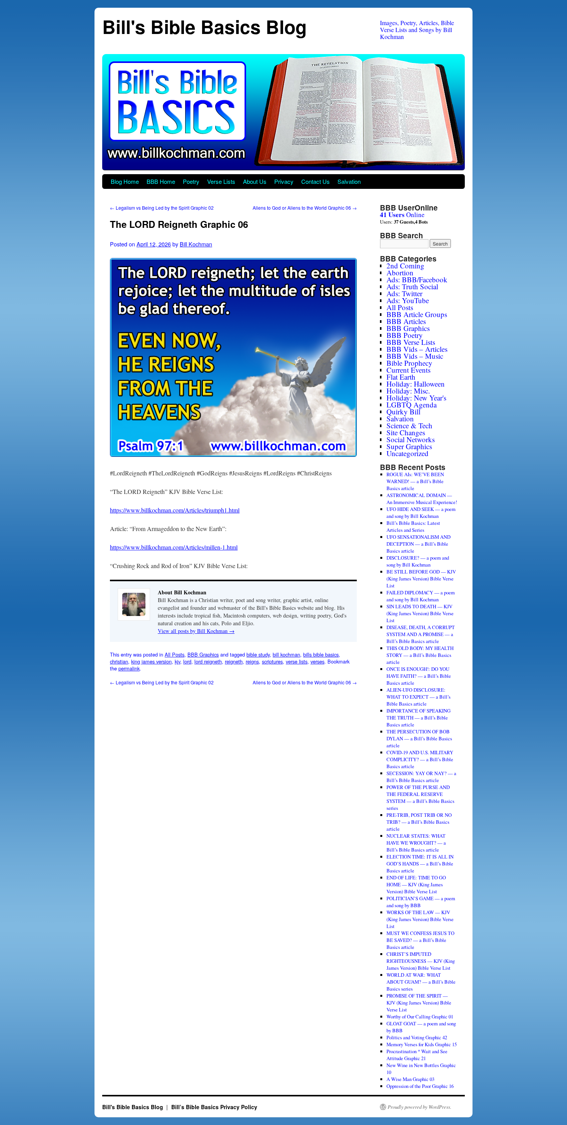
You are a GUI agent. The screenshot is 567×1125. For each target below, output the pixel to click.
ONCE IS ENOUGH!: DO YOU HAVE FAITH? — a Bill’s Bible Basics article (418, 675)
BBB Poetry (404, 335)
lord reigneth (208, 661)
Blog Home (125, 181)
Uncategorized (407, 453)
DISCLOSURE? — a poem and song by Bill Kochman (417, 561)
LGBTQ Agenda (411, 404)
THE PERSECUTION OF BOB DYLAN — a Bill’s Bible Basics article (419, 738)
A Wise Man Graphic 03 (410, 1079)
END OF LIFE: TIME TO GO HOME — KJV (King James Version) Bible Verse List (416, 884)
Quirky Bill (403, 411)
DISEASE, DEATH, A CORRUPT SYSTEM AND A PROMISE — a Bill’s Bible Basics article (420, 634)
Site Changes (405, 432)
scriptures (272, 661)
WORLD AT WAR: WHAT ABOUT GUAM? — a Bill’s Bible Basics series (421, 981)
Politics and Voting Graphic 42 (416, 1037)
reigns (252, 661)
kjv (177, 661)
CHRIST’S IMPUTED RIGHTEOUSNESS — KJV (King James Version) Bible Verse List (420, 960)
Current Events (408, 370)
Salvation (349, 181)
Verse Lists (221, 181)
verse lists (296, 661)
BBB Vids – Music (414, 356)
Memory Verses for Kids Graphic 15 (421, 1044)
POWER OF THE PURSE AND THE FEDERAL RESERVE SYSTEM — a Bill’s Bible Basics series (420, 797)
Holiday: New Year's (416, 397)
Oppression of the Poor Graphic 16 (420, 1086)
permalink (129, 668)
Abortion (399, 272)
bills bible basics (321, 654)
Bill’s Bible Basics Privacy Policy (214, 1107)
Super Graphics (409, 446)
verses (317, 661)
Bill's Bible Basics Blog (204, 26)
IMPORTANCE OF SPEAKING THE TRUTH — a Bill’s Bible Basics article (418, 717)
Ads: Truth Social (412, 286)
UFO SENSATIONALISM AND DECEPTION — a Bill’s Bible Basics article (418, 543)
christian (119, 661)
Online (402, 214)
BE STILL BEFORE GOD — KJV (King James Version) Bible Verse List (421, 578)
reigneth (234, 661)
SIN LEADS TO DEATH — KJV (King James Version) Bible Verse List (420, 613)
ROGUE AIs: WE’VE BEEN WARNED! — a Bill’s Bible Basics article (415, 481)
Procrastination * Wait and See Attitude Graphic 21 (416, 1055)
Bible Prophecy (409, 363)
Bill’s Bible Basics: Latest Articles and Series (413, 526)
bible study (258, 654)
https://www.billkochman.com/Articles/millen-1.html (174, 547)
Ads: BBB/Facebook (416, 279)
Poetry (191, 181)
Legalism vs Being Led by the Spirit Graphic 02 (162, 207)
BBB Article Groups (416, 314)
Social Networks (410, 439)
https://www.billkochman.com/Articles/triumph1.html (175, 510)
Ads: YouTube (407, 300)
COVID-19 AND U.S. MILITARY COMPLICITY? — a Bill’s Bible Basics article (419, 759)
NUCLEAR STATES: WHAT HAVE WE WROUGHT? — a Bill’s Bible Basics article (416, 842)
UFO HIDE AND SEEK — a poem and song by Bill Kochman (421, 512)
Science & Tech (409, 425)
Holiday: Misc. (408, 390)
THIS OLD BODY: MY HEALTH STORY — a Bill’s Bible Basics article (420, 655)
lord (187, 661)
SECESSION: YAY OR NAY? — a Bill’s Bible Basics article (421, 777)
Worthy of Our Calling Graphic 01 (419, 1016)
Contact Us (315, 181)
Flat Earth (400, 377)
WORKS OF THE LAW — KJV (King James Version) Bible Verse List (420, 919)
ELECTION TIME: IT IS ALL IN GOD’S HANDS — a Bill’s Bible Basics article (420, 863)
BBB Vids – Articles (416, 349)
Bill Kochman (196, 244)
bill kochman (286, 654)
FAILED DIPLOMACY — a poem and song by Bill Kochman (420, 596)
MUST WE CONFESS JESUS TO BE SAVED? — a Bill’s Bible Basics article (420, 940)
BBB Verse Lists (410, 342)
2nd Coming (405, 265)
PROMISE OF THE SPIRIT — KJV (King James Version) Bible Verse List (418, 1002)
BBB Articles (406, 321)
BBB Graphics (203, 654)
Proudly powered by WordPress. (419, 1107)
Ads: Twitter (404, 293)
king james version (151, 661)
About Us (255, 181)
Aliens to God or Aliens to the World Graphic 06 (305, 207)
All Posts (174, 654)
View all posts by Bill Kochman (196, 631)
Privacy (284, 181)
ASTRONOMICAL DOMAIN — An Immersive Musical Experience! (421, 499)
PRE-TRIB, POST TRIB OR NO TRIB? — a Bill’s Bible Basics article (419, 821)
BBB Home (161, 181)
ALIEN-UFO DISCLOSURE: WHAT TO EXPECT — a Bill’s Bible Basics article (418, 696)
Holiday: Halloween (415, 384)
